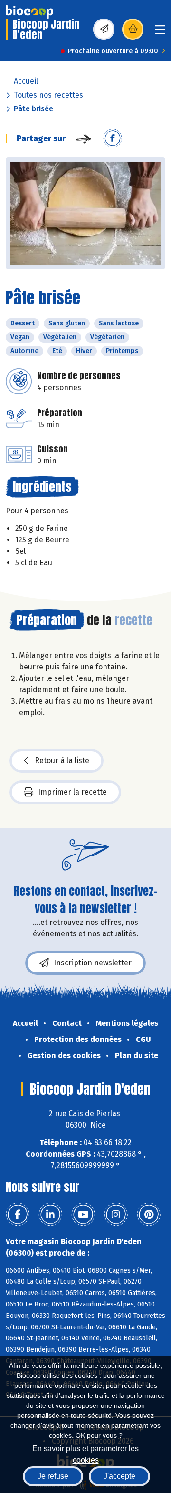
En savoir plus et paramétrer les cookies (85, 1453)
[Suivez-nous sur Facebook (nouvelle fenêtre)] (17, 1215)
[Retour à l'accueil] (29, 12)
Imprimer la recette (72, 791)
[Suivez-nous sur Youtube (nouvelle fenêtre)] (83, 1215)
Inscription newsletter (93, 962)
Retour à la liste (62, 760)
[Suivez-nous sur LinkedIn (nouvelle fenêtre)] (50, 1215)
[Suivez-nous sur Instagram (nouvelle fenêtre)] (116, 1215)
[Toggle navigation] (160, 33)
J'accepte (119, 1476)
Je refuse (53, 1476)
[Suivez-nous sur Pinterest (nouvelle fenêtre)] (149, 1215)
